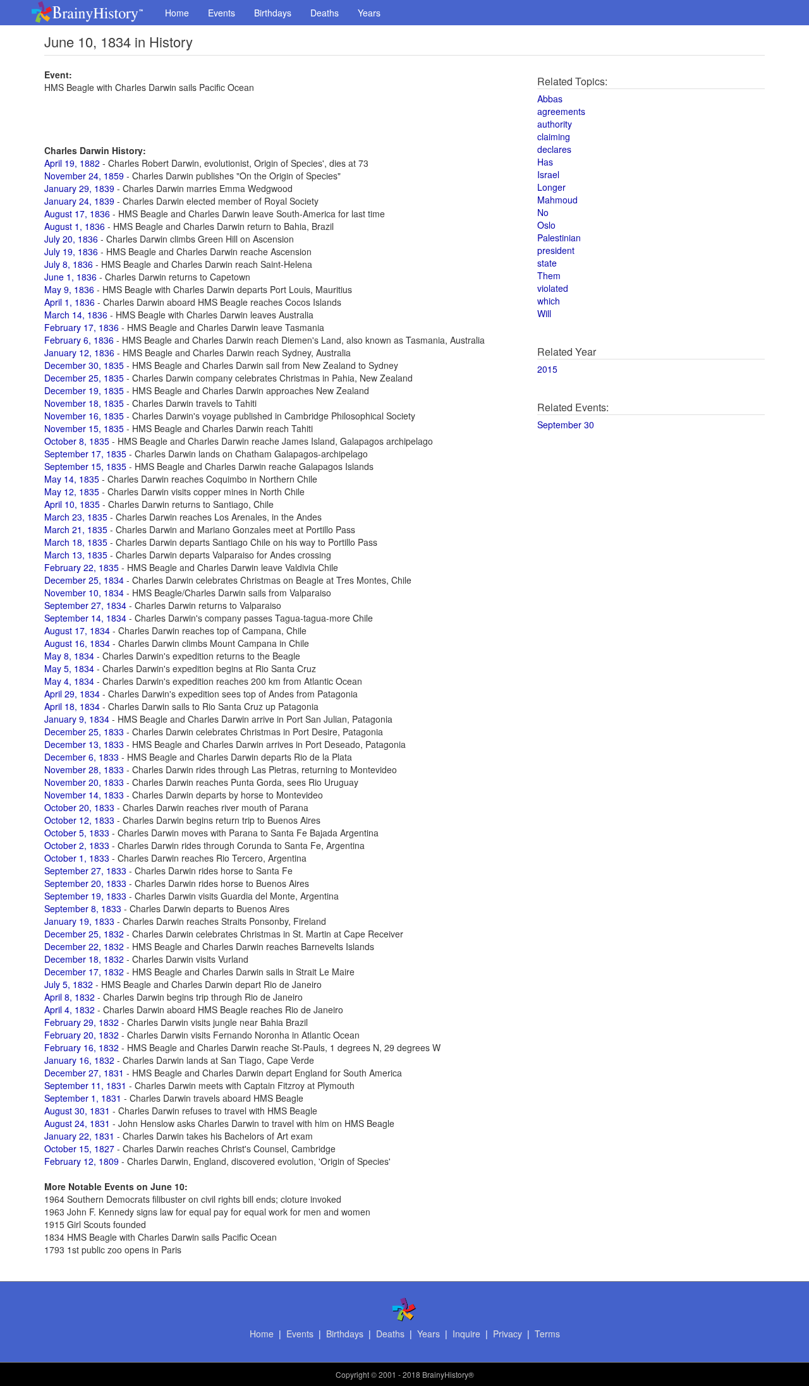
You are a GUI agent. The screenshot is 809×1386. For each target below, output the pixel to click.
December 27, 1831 (84, 1072)
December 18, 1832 (84, 959)
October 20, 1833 (79, 807)
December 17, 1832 (84, 971)
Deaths (324, 12)
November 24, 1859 (84, 175)
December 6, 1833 (81, 756)
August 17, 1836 (77, 213)
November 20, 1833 (84, 782)
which (548, 300)
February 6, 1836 (79, 340)
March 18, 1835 (75, 542)
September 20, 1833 (85, 883)
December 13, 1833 (84, 744)
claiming (553, 136)
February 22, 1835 (81, 567)
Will (544, 313)
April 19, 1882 (72, 163)
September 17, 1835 (85, 453)
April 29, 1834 (72, 693)
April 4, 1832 (69, 1009)
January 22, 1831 (79, 1136)
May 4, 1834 (69, 681)
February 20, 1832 (81, 1034)
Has (545, 161)
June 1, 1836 (70, 276)
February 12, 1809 (81, 1161)
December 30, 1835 (84, 365)
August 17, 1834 (77, 630)
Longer (551, 187)
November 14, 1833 (84, 794)
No (543, 212)
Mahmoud (557, 199)
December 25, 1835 (84, 377)
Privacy (507, 1333)
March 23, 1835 (75, 516)
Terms (547, 1333)
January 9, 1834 (76, 719)
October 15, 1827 (79, 1148)
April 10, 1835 (72, 504)
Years (369, 12)
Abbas (550, 98)
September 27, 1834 (85, 605)
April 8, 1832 (69, 997)
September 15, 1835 (85, 466)
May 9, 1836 (69, 289)
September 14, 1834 (85, 618)
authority (554, 124)
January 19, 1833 (79, 921)
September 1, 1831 (82, 1098)
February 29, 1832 (81, 1022)
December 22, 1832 (84, 946)
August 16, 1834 (77, 643)
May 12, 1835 (71, 491)
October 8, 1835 (76, 441)
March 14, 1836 (75, 314)
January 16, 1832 (79, 1060)
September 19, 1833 (85, 895)
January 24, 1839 (79, 201)
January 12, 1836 (79, 352)
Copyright (352, 1374)
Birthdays (272, 12)
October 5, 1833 (76, 832)
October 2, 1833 (76, 845)
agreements (561, 111)
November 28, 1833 (84, 769)
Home (177, 12)
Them (549, 275)
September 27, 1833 (85, 870)
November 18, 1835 (84, 403)
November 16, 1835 (84, 415)
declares (554, 149)
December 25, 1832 (84, 933)
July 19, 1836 (71, 251)
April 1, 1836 (69, 302)
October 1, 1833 (76, 858)
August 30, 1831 (77, 1110)
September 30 (565, 424)
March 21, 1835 (75, 529)
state (547, 262)
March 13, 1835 (75, 554)
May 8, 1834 (69, 655)
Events (221, 12)
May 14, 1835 (71, 479)
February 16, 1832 (81, 1047)
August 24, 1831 (77, 1123)
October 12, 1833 (79, 820)
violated (552, 288)
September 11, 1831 (85, 1085)
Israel (548, 174)
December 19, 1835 (84, 390)
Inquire (466, 1333)
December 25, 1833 (84, 731)
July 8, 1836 (68, 264)
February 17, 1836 (81, 327)
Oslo (546, 225)
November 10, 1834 (84, 592)
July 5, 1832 (68, 984)
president (556, 250)
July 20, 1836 (71, 238)
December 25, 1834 (84, 580)
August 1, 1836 (74, 226)
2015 (547, 369)
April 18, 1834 (72, 706)
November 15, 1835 (84, 428)
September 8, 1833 (82, 908)
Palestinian (559, 237)
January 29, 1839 (79, 188)
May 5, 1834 (69, 668)
